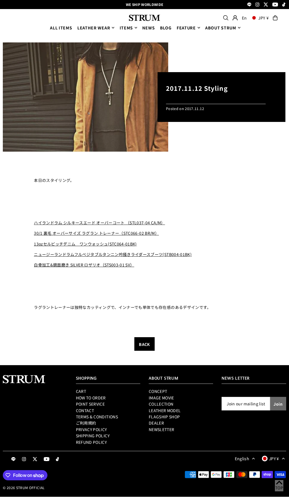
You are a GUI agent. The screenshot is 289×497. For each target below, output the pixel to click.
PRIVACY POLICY (91, 429)
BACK (144, 344)
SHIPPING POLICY (93, 435)
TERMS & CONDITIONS (97, 416)
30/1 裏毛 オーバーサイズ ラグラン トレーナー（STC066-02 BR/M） (96, 233)
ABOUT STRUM (220, 28)
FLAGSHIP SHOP (164, 416)
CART (81, 391)
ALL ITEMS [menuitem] (61, 28)
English (242, 458)
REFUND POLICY (91, 442)
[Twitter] (266, 5)
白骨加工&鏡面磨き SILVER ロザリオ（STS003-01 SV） (84, 265)
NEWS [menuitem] (148, 28)
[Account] (235, 17)
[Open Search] (225, 17)
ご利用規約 (86, 423)
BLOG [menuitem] (166, 28)
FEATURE (186, 28)
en (244, 18)
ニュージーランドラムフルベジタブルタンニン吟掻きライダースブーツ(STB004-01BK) (113, 254)
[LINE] (249, 5)
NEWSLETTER (161, 429)
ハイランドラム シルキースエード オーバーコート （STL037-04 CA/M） (99, 222)
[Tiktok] (283, 5)
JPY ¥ (263, 18)
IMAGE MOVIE (161, 398)
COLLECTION (161, 404)
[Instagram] (257, 5)
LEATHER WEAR (93, 28)
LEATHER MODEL (165, 410)
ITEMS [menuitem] (126, 28)
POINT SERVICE (90, 404)
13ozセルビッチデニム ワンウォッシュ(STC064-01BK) (85, 244)
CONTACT (85, 410)
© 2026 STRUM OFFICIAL (24, 487)
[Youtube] (275, 5)
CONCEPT (158, 391)
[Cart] (275, 17)
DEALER (156, 423)
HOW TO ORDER (91, 398)
